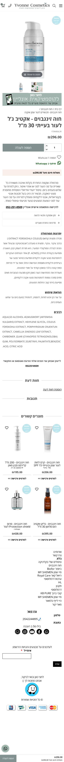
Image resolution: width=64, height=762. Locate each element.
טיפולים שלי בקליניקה (50, 562)
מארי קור (57, 604)
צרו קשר (57, 555)
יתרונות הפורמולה (51, 233)
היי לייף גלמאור (54, 600)
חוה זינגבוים (55, 565)
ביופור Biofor (54, 569)
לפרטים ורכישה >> (47, 478)
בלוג (59, 558)
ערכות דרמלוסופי (53, 579)
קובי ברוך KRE (51, 593)
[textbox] (32, 590)
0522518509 (32, 365)
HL (60, 582)
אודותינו (57, 552)
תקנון (59, 586)
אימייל (26, 650)
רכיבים (58, 312)
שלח (57, 664)
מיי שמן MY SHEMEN (50, 572)
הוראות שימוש (53, 292)
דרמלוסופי (56, 589)
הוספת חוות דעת (52, 389)
